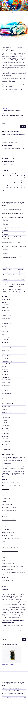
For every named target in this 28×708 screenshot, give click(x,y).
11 (7, 182)
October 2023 (5, 390)
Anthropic (5, 269)
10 (3, 182)
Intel (9, 281)
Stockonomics (5, 449)
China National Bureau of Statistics (10, 551)
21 (17, 185)
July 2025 (4, 334)
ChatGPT (22, 272)
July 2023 (4, 398)
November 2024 (6, 355)
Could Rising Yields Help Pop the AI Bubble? (12, 209)
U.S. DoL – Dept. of (6, 569)
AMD (18, 267)
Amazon (13, 267)
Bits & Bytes (5, 406)
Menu (14, 12)
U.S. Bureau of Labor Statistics (9, 507)
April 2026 (4, 310)
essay (12, 45)
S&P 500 (14, 289)
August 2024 (5, 363)
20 (14, 185)
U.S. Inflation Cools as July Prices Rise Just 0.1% (13, 252)
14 (17, 182)
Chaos (3, 409)
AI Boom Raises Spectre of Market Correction (12, 213)
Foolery (3, 414)
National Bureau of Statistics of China (10, 523)
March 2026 (5, 313)
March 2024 (5, 377)
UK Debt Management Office (8, 492)
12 (10, 182)
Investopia (4, 425)
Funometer (4, 417)
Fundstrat (4, 557)
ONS (20, 286)
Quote (9, 289)
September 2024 (6, 361)
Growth (22, 279)
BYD (14, 62)
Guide (3, 420)
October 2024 (5, 358)
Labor (12, 569)
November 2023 (6, 388)
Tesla (12, 291)
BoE (17, 272)
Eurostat (4, 541)
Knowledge (4, 431)
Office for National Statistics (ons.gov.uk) (11, 482)
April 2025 (4, 342)
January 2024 (5, 382)
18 (7, 185)
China (15, 99)
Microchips (21, 284)
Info (3, 422)
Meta (16, 284)
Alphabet (7, 267)
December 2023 (6, 385)
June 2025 (4, 337)
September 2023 (6, 393)
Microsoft (5, 286)
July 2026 (4, 302)
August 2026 (5, 299)
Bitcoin (13, 272)
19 (10, 185)
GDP (13, 279)
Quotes (3, 444)
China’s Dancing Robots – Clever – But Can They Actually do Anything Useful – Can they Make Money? (13, 204)
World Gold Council (6, 529)
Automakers (7, 99)
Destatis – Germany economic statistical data (12, 566)
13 (14, 182)
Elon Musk (14, 277)
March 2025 (5, 345)
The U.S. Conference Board (8, 563)
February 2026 (5, 315)
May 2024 (4, 371)
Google (17, 279)
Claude (8, 274)
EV (17, 99)
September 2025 (6, 329)
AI (3, 267)
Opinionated (5, 436)
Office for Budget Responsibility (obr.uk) (11, 485)
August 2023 (5, 396)
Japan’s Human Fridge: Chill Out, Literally (11, 242)
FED (23, 277)
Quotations (4, 441)
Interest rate (15, 281)
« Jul (7, 192)
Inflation (4, 281)
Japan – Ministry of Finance (8, 580)
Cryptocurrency (20, 274)
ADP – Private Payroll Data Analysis (10, 547)
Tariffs (6, 101)
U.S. (9, 101)
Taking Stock (9, 8)
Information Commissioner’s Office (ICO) (11, 538)
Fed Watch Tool (5, 501)
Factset (3, 560)
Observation (5, 433)
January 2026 (5, 318)
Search (3, 123)
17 (3, 185)
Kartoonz (4, 428)
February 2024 (5, 379)
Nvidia (16, 286)
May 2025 (4, 339)
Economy (8, 277)
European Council (6, 513)
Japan (20, 99)
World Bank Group (6, 498)
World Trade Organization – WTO (9, 510)
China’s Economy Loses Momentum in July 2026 (13, 232)
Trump (16, 291)
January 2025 (5, 350)
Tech (8, 291)
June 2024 (4, 369)
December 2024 (6, 353)
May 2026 (4, 307)
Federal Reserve (6, 279)
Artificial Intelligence (18, 269)
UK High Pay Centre (6, 516)
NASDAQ (11, 286)
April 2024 (4, 374)
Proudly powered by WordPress (8, 704)
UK (24, 291)
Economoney (5, 412)
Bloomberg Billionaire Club (8, 532)
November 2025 (6, 323)
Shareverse (4, 447)
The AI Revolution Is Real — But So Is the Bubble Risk (14, 223)
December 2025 (6, 321)
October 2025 (5, 326)
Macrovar (4, 544)
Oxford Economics (6, 554)
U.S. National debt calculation (8, 535)
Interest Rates (6, 284)
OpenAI (4, 289)
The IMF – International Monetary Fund (11, 495)
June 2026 (4, 305)
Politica (3, 438)
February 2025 (5, 347)
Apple (10, 269)
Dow (4, 277)
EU (19, 277)
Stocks (19, 289)
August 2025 (5, 331)
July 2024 (4, 366)
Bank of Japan (5, 577)
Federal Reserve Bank (7, 504)
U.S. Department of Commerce (9, 526)
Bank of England (6, 272)
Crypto (13, 274)
